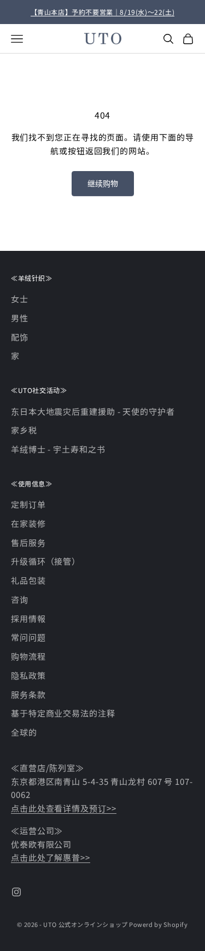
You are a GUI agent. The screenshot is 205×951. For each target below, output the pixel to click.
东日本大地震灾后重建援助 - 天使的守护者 (93, 411)
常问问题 (28, 637)
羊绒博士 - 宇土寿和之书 (58, 449)
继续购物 (102, 183)
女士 (19, 298)
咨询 (19, 599)
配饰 (19, 337)
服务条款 (28, 694)
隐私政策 (28, 675)
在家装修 (28, 523)
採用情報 (28, 618)
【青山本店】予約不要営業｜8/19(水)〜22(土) (103, 11)
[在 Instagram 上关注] (16, 892)
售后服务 (28, 542)
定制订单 (28, 504)
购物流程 (28, 656)
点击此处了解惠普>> (50, 857)
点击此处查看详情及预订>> (63, 808)
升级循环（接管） (45, 561)
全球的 (24, 732)
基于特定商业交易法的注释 (63, 713)
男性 (19, 318)
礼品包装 (28, 580)
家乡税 (24, 430)
